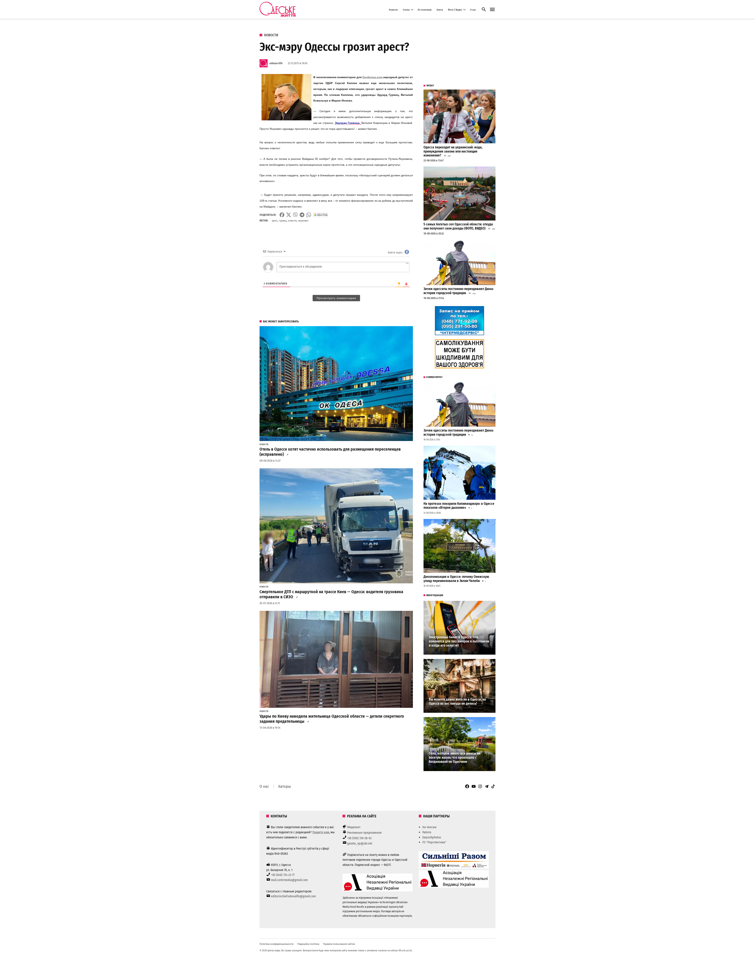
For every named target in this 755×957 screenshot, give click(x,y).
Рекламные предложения (364, 832)
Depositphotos (431, 837)
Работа (426, 832)
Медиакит (354, 827)
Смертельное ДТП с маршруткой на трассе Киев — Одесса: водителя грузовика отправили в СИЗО (331, 594)
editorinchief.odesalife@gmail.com (293, 896)
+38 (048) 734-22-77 (283, 875)
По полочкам (425, 9)
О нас (473, 9)
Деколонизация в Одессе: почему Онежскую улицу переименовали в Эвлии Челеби (456, 579)
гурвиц (282, 220)
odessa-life (276, 63)
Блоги (440, 9)
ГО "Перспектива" (434, 842)
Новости (393, 9)
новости (292, 220)
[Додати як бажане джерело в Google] (320, 214)
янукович (303, 220)
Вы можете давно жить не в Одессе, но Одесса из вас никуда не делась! (457, 701)
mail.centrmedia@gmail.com (289, 880)
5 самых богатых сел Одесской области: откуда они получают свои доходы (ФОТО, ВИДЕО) (458, 226)
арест (274, 220)
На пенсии (429, 827)
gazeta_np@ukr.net (359, 843)
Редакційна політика (308, 943)
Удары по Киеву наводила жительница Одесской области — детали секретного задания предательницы (332, 719)
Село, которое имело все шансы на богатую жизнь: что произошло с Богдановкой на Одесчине (454, 757)
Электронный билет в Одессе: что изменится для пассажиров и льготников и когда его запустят (459, 641)
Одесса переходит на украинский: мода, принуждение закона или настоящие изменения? (453, 151)
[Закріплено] (492, 9)
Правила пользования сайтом (339, 943)
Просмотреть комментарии (336, 298)
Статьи (406, 9)
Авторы (284, 786)
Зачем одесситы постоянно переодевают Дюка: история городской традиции (459, 291)
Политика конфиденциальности (277, 943)
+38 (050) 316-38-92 (359, 838)
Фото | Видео (455, 9)
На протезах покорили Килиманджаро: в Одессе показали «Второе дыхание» (459, 506)
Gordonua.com (372, 77)
